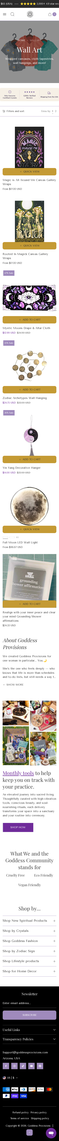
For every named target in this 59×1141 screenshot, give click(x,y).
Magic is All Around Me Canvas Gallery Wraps (29, 182)
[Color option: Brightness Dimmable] (12, 537)
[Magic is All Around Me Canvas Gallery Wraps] (29, 148)
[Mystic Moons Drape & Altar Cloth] (29, 296)
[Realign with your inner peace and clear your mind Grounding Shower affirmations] (29, 581)
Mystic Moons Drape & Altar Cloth (26, 328)
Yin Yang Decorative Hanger (21, 467)
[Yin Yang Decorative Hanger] (29, 436)
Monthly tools (18, 772)
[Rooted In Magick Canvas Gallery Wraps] (29, 222)
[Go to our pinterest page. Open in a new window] (40, 1066)
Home (21, 40)
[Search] (12, 14)
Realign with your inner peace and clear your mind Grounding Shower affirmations (29, 616)
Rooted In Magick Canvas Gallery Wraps (25, 256)
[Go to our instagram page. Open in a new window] (14, 1066)
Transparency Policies (18, 1039)
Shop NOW (18, 827)
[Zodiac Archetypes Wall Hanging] (29, 366)
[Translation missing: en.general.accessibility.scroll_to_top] (29, 1132)
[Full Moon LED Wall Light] (29, 506)
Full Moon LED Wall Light (20, 542)
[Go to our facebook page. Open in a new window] (6, 1066)
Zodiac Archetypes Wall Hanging (25, 398)
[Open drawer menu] (4, 14)
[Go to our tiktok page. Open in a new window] (23, 1066)
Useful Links (11, 1030)
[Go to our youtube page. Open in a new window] (31, 1066)
